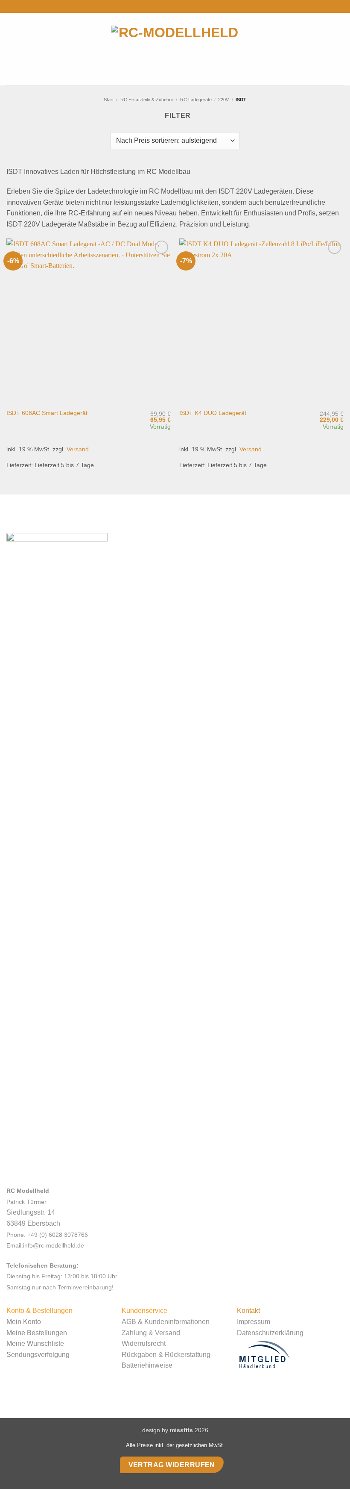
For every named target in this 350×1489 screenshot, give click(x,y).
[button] (12, 49)
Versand (78, 449)
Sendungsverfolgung (38, 1354)
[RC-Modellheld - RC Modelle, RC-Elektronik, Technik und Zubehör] (175, 49)
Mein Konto (23, 1321)
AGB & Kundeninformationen (166, 1321)
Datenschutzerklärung (270, 1332)
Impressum (253, 1321)
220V (223, 99)
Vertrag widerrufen (171, 1464)
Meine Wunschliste (35, 1343)
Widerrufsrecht (144, 1343)
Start (109, 99)
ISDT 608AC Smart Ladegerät (47, 412)
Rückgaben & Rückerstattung (166, 1354)
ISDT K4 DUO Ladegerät (212, 412)
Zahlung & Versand (151, 1332)
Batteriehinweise (147, 1365)
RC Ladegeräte (196, 99)
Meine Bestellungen (36, 1332)
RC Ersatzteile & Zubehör (146, 99)
